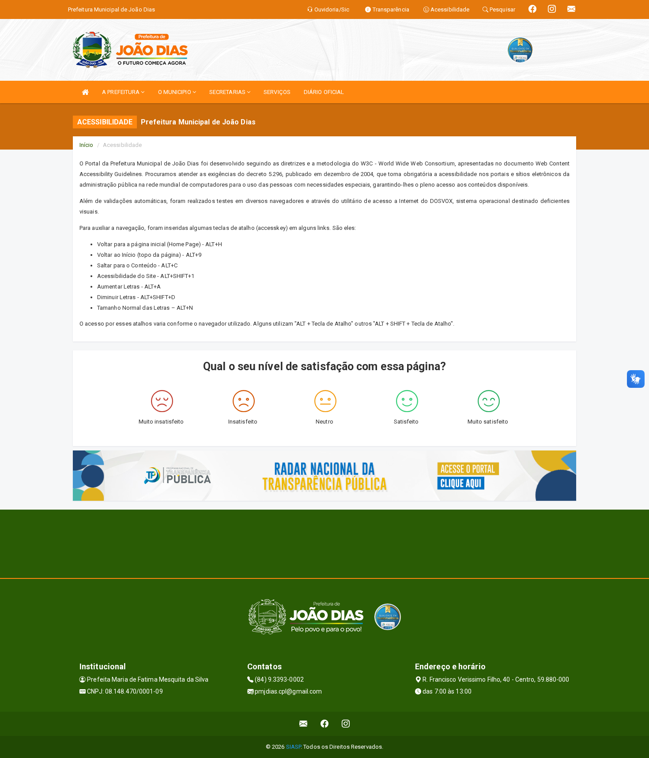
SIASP (293, 746)
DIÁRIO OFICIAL (324, 92)
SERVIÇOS (277, 92)
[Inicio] (85, 92)
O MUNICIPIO (175, 92)
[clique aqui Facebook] (324, 724)
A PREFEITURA (121, 92)
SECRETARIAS (228, 92)
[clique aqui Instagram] (346, 724)
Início (86, 145)
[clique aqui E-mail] (303, 724)
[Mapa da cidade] (324, 543)
